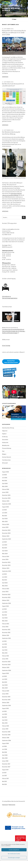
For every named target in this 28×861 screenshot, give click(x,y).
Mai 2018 (4, 752)
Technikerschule (6, 460)
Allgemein (4, 430)
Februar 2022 (5, 623)
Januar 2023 (5, 591)
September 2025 (6, 504)
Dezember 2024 (6, 530)
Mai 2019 (4, 717)
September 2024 (6, 539)
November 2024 (6, 533)
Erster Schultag (6, 345)
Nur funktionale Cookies (14, 853)
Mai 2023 (4, 580)
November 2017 (6, 766)
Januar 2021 (5, 658)
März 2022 (5, 620)
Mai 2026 (4, 480)
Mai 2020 (4, 682)
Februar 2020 (5, 691)
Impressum (5, 804)
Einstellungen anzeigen (14, 857)
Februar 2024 (5, 556)
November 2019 (6, 699)
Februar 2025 (5, 524)
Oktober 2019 (5, 702)
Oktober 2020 (5, 667)
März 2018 (4, 758)
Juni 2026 (4, 477)
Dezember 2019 (6, 696)
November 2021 (6, 632)
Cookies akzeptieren (14, 849)
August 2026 (5, 472)
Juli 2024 (4, 542)
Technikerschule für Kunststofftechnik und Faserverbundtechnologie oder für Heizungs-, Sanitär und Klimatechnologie (13, 331)
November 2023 (6, 565)
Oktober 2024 (5, 536)
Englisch (4, 433)
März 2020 (5, 688)
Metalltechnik (5, 445)
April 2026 (5, 483)
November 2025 (6, 498)
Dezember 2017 (6, 764)
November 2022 (6, 597)
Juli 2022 (4, 609)
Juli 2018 (4, 746)
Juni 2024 (4, 545)
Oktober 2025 (5, 501)
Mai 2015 (4, 781)
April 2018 (4, 755)
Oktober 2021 (5, 635)
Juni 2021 (4, 644)
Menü (14, 19)
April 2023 (5, 582)
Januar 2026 (5, 492)
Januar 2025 (5, 527)
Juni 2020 (4, 679)
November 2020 (6, 664)
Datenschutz (12, 804)
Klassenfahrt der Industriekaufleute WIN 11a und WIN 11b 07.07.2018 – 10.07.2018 (14, 32)
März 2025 (5, 521)
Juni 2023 (4, 577)
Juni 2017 (4, 775)
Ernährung (4, 436)
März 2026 (5, 486)
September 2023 (6, 571)
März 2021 (4, 653)
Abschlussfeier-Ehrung (8, 428)
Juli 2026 (4, 474)
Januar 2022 (5, 626)
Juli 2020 (4, 676)
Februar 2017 (5, 778)
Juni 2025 (4, 512)
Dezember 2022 (6, 594)
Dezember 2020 (6, 661)
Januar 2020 (5, 693)
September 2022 (6, 603)
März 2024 (5, 553)
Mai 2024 (4, 547)
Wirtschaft (5, 463)
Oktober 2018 (5, 737)
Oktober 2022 (5, 600)
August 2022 (5, 606)
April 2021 (4, 650)
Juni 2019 (4, 714)
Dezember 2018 (6, 731)
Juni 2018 (4, 749)
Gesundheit (5, 439)
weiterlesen (5, 76)
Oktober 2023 (5, 568)
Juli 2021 (4, 641)
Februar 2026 (5, 489)
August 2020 (5, 673)
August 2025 (5, 507)
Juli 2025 (4, 509)
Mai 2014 (4, 784)
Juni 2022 (4, 612)
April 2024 (5, 550)
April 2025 (5, 518)
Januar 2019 (5, 729)
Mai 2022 (4, 615)
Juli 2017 (4, 772)
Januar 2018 (5, 761)
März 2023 (5, 585)
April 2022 (4, 618)
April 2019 (4, 720)
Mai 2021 (4, 647)
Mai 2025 (4, 515)
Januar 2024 (5, 559)
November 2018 (6, 734)
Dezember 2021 (6, 629)
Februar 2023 (5, 588)
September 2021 (6, 638)
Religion (4, 454)
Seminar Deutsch (6, 457)
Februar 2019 (5, 726)
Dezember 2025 (6, 495)
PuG (3, 451)
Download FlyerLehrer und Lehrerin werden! (11, 361)
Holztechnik (5, 442)
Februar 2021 (5, 656)
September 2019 (6, 705)
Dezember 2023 (6, 562)
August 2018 (5, 743)
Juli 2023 (4, 574)
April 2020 (5, 685)
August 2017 (5, 769)
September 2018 (6, 740)
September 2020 (6, 670)
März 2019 (4, 723)
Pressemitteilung (6, 448)
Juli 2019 (4, 711)
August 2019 (5, 708)
